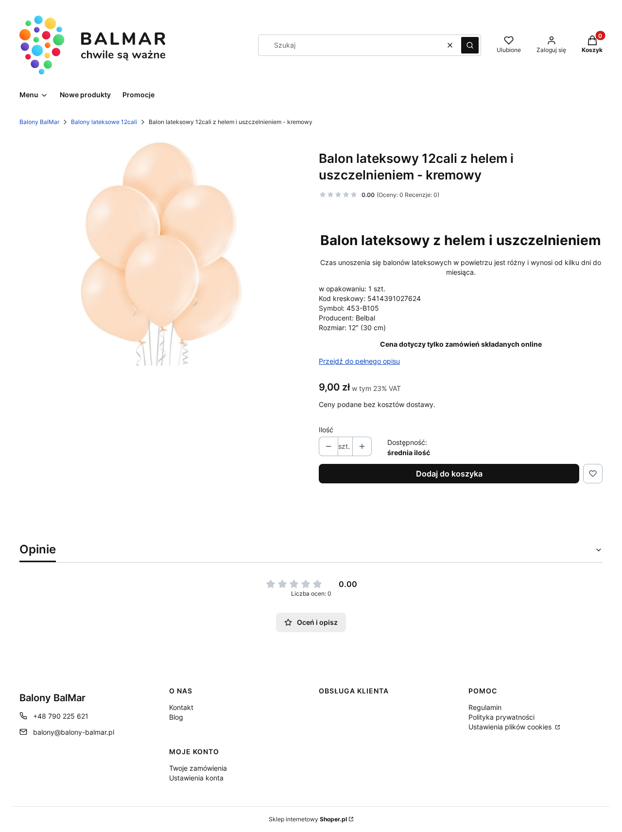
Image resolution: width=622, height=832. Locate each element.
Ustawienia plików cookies (510, 727)
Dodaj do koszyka (449, 473)
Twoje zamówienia (198, 768)
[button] (470, 45)
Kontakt (181, 707)
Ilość (326, 429)
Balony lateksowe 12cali (104, 121)
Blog (176, 717)
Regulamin (484, 707)
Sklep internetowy (308, 819)
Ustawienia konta (196, 778)
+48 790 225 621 (60, 716)
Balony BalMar (39, 121)
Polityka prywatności (501, 717)
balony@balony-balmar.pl (73, 732)
